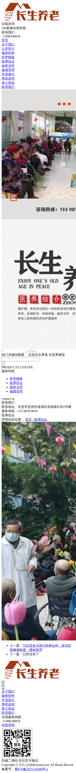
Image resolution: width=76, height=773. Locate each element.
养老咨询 (8, 78)
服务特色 (8, 53)
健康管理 (8, 70)
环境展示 (8, 74)
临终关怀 (8, 65)
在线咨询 (8, 725)
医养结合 (8, 61)
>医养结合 (39, 419)
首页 (5, 40)
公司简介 (8, 48)
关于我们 (8, 44)
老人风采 (8, 82)
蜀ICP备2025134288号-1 (31, 769)
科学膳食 (8, 57)
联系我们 (8, 87)
